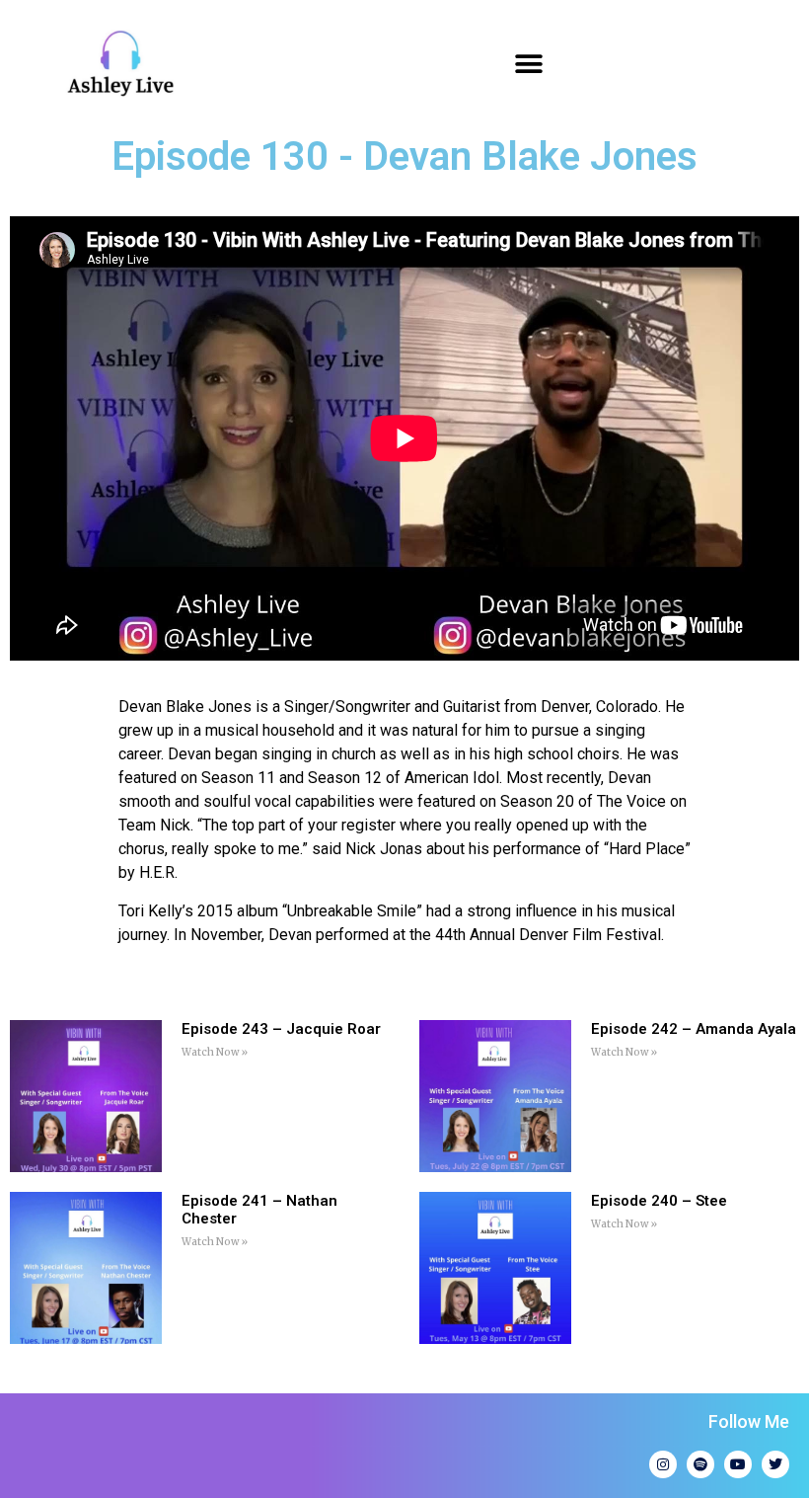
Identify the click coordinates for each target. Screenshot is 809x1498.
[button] (528, 63)
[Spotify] (700, 1464)
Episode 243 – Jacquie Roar (281, 1029)
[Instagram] (663, 1464)
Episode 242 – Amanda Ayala (693, 1029)
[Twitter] (775, 1464)
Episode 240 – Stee (659, 1201)
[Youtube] (738, 1464)
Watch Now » (215, 1052)
